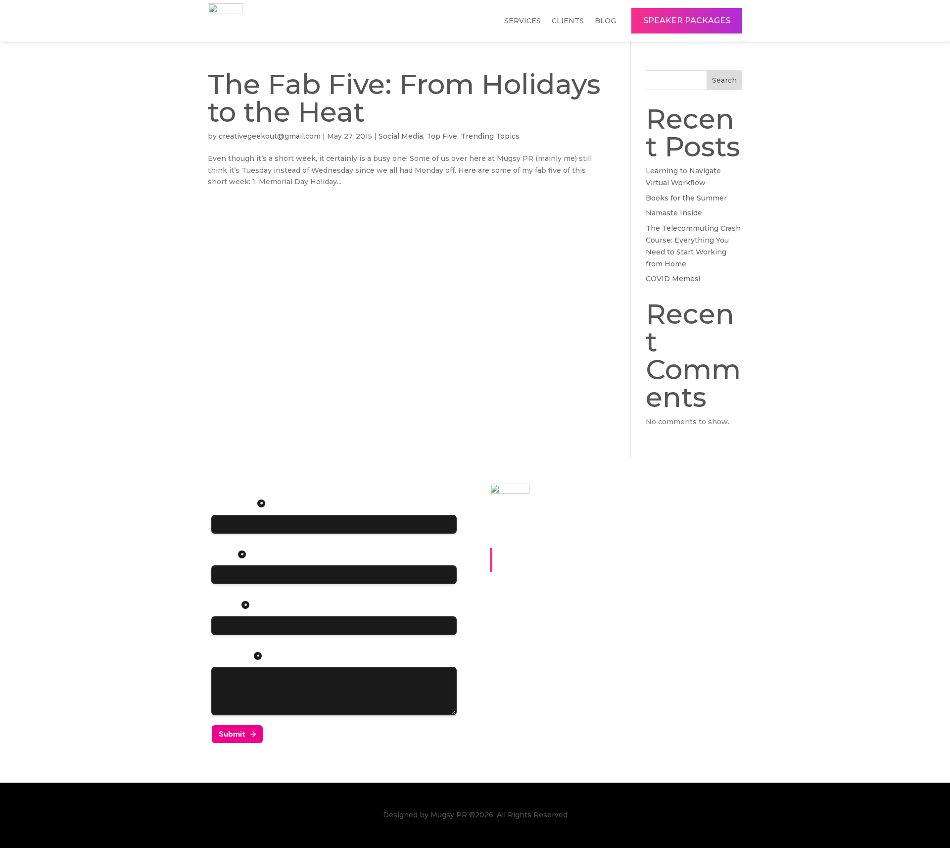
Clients (568, 20)
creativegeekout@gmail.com (270, 136)
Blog (605, 20)
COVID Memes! (673, 278)
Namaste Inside (674, 212)
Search (724, 80)
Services (522, 20)
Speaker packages (686, 20)
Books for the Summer (686, 198)
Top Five (442, 136)
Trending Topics (490, 136)
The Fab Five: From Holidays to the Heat (404, 98)
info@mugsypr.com (547, 625)
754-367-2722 (529, 606)
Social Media (401, 136)
